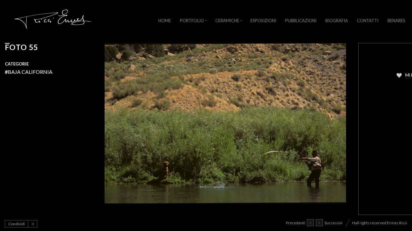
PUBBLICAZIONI (300, 20)
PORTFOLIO (192, 20)
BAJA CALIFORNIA (28, 72)
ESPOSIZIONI (263, 20)
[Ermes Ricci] (53, 21)
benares (396, 20)
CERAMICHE (227, 20)
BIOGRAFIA (336, 20)
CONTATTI (368, 20)
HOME (164, 20)
